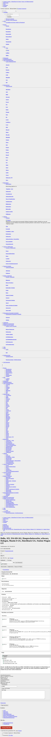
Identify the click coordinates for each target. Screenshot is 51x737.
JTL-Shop (10, 735)
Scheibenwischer (6, 355)
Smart (7, 432)
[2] (4, 564)
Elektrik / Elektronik (7, 275)
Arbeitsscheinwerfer (10, 444)
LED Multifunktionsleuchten (12, 504)
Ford (7, 403)
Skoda (7, 431)
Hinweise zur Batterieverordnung (10, 716)
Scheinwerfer (8, 441)
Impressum (5, 5)
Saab (7, 428)
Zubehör (7, 376)
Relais (7, 483)
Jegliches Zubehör (9, 502)
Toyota (7, 435)
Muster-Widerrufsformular (8, 715)
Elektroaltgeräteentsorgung (8, 717)
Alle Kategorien (6, 362)
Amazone (8, 384)
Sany (7, 391)
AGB (4, 710)
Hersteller (5, 655)
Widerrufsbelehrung (7, 714)
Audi (7, 396)
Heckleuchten (9, 448)
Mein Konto (5, 2)
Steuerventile (8, 491)
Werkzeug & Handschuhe (8, 323)
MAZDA (4, 658)
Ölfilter (7, 379)
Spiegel (7, 488)
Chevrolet (8, 398)
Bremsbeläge (8, 370)
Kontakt (5, 6)
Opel (7, 421)
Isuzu (7, 407)
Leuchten (8, 469)
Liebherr (7, 388)
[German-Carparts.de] (21, 8)
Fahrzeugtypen (6, 85)
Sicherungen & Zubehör (11, 486)
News (4, 4)
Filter (4, 46)
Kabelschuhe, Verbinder (11, 480)
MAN (7, 413)
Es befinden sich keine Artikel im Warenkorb (15, 22)
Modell (5, 656)
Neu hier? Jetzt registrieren (11, 20)
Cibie (4, 347)
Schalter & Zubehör (10, 484)
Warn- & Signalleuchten (11, 445)
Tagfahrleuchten (9, 446)
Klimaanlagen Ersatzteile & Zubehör (11, 313)
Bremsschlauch (9, 372)
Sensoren (8, 485)
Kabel (7, 479)
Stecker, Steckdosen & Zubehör (12, 489)
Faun (7, 385)
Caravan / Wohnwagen (8, 246)
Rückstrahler (8, 450)
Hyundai (7, 406)
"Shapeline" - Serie (10, 440)
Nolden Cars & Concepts (8, 325)
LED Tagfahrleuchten (10, 507)
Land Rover (8, 410)
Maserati (7, 414)
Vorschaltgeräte (9, 442)
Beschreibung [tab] (6, 569)
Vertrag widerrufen (6, 727)
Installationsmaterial (7, 59)
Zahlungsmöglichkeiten (8, 722)
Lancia (7, 409)
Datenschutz (3, 702)
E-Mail (3, 686)
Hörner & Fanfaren (10, 478)
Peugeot (7, 422)
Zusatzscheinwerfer (10, 463)
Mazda (7, 415)
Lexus (7, 412)
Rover (7, 427)
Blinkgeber (8, 477)
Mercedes (8, 416)
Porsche (7, 425)
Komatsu (8, 387)
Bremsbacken (9, 369)
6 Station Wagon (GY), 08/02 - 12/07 (10, 663)
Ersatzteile (8, 455)
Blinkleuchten (9, 447)
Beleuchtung (5, 182)
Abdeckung (8, 473)
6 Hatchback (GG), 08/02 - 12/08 (10, 661)
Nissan (7, 420)
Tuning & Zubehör (7, 266)
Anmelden (9, 16)
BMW (7, 397)
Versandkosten (6, 724)
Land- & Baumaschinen (8, 60)
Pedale (7, 482)
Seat (7, 429)
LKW (4, 348)
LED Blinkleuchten (10, 503)
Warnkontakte (9, 375)
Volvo (7, 438)
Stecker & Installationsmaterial (12, 471)
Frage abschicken (4, 705)
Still (7, 393)
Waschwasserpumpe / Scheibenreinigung (14, 512)
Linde (7, 389)
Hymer (7, 465)
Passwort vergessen (10, 18)
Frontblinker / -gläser (10, 457)
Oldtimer (5, 216)
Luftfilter (8, 378)
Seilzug (7, 374)
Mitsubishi (8, 390)
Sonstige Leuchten (10, 451)
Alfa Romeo (8, 395)
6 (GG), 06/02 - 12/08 (8, 660)
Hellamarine (5, 58)
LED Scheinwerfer (10, 505)
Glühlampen (8, 452)
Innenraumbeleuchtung (10, 466)
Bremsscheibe (9, 371)
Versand (11, 558)
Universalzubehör (9, 461)
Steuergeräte (8, 490)
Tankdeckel (5, 322)
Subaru (7, 433)
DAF (7, 510)
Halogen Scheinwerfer (10, 499)
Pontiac (7, 423)
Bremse (4, 24)
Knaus (7, 467)
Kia (6, 408)
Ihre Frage (4, 690)
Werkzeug (8, 493)
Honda (7, 404)
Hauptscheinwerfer (9, 550)
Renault (7, 426)
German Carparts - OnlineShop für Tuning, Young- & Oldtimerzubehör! (18, 1)
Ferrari (7, 401)
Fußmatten (8, 474)
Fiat (6, 402)
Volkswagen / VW (10, 436)
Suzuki (7, 434)
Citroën (7, 400)
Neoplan (7, 419)
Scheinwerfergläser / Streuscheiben (13, 460)
